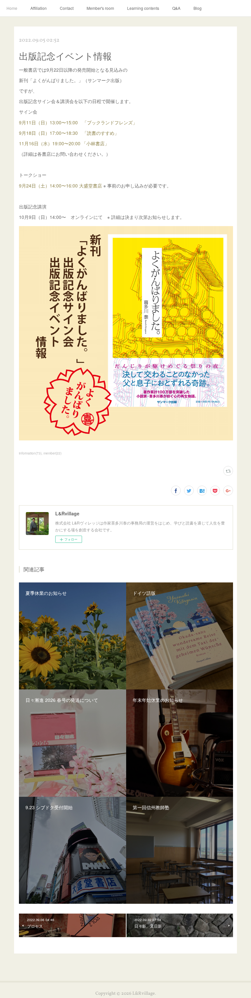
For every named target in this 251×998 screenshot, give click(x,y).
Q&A (176, 8)
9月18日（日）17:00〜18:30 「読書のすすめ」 (69, 133)
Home (12, 8)
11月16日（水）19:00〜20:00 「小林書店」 (64, 143)
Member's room (100, 8)
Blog (197, 8)
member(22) (52, 453)
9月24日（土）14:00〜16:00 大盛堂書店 (60, 185)
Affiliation (38, 8)
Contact (67, 8)
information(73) (30, 453)
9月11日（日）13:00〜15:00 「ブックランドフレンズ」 (78, 122)
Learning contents (143, 8)
